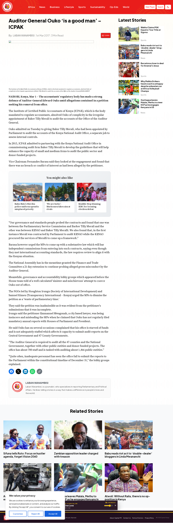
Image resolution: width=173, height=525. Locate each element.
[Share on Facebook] (11, 371)
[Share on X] (18, 371)
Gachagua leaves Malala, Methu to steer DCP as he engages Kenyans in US (152, 103)
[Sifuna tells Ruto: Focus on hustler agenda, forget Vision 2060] (27, 434)
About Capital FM (116, 518)
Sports (82, 7)
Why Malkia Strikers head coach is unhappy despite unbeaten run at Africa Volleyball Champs (152, 86)
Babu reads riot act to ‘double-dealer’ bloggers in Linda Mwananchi (151, 49)
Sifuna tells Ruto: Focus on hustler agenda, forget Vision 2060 (24, 455)
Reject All (35, 514)
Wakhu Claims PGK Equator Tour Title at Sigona (151, 29)
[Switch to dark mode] (168, 7)
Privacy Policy (149, 518)
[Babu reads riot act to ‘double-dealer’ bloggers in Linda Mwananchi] (129, 434)
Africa (31, 7)
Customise (18, 514)
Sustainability (97, 7)
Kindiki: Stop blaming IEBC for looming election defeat (90, 206)
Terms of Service (137, 518)
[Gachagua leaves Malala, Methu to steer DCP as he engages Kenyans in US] (78, 477)
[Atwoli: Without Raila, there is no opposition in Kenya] (129, 477)
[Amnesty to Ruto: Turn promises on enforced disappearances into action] (27, 477)
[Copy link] (39, 371)
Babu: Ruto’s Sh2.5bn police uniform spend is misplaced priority (27, 206)
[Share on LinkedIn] (25, 371)
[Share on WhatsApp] (32, 371)
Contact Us (127, 518)
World (126, 7)
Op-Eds (114, 7)
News (42, 7)
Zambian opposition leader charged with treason (76, 455)
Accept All (53, 514)
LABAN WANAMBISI (23, 35)
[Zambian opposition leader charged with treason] (78, 434)
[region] (35, 505)
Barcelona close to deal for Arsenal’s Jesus (152, 64)
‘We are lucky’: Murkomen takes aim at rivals (58, 206)
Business (55, 7)
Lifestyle (69, 7)
